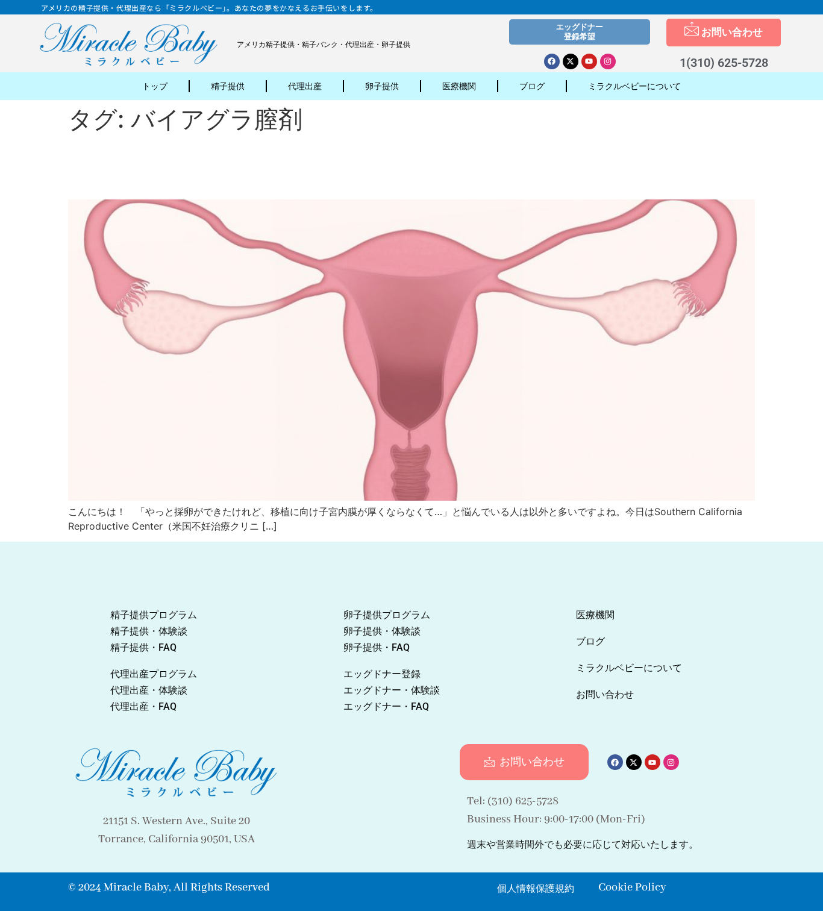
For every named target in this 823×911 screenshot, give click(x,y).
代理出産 (305, 86)
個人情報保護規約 (535, 888)
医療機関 (459, 86)
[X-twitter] (570, 61)
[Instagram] (608, 61)
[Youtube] (589, 61)
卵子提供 (382, 86)
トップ (154, 86)
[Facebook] (552, 61)
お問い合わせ (732, 32)
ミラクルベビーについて (634, 86)
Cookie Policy (632, 887)
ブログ (532, 86)
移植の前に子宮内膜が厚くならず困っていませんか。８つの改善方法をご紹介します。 (411, 166)
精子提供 (228, 86)
